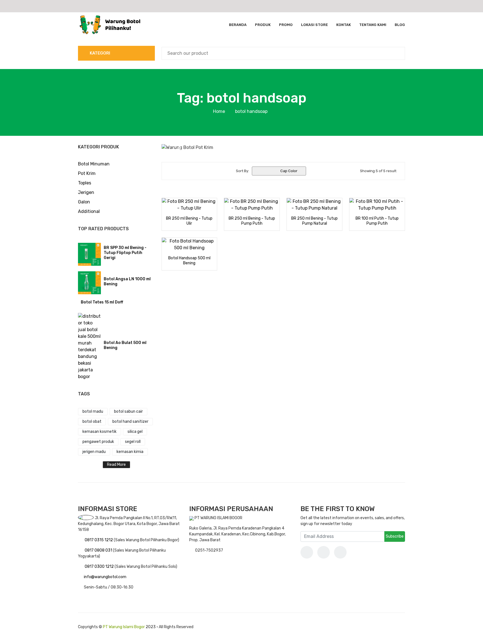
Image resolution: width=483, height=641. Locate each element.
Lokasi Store (314, 25)
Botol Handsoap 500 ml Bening (189, 260)
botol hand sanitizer (130, 421)
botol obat (91, 421)
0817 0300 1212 (100, 566)
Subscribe (395, 536)
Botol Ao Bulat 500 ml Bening (125, 345)
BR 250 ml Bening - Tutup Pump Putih (252, 221)
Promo (286, 25)
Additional (89, 211)
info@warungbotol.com (105, 576)
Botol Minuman (94, 164)
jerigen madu (94, 451)
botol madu (92, 411)
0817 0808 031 (99, 550)
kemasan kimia (130, 451)
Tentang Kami (372, 25)
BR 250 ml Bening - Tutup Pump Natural (314, 221)
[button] (180, 147)
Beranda (238, 25)
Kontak (343, 25)
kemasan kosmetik (99, 431)
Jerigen (86, 192)
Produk (263, 25)
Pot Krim (87, 173)
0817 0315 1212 (99, 540)
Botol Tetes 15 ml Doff (102, 302)
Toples (84, 183)
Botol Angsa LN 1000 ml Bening (127, 281)
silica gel (135, 431)
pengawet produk (98, 441)
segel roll (133, 441)
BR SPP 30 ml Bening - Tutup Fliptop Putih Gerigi (125, 252)
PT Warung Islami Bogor (124, 627)
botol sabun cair (128, 411)
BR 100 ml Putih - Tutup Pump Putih (377, 221)
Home (219, 111)
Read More (116, 464)
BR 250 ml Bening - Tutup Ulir (189, 221)
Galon (84, 202)
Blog (400, 25)
